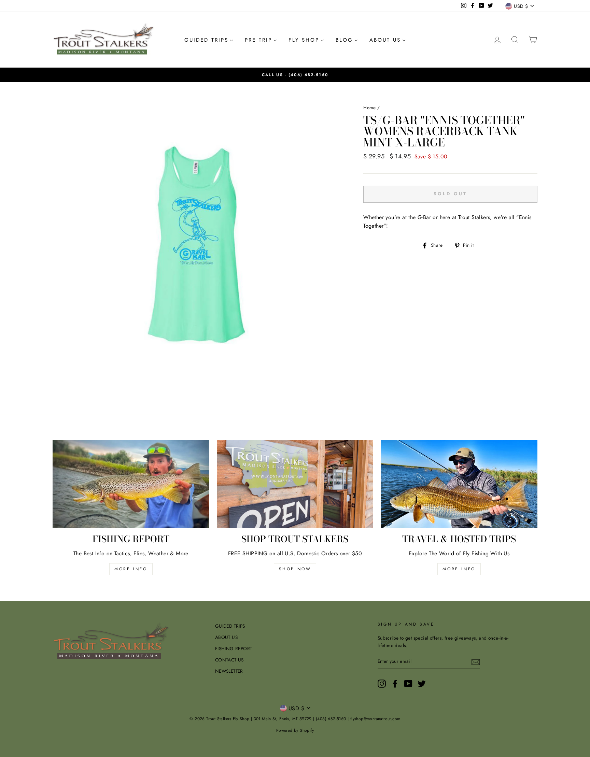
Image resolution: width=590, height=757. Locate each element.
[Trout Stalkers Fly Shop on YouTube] (408, 684)
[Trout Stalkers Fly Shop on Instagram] (382, 684)
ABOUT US (226, 637)
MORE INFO (130, 569)
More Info (458, 569)
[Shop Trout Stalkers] (295, 484)
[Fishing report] (131, 484)
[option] (295, 74)
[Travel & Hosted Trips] (459, 484)
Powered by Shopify (295, 730)
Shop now (295, 569)
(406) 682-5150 (308, 74)
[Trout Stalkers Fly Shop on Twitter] (422, 684)
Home (369, 107)
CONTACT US (229, 659)
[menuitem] (209, 40)
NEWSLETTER (229, 671)
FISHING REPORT (233, 648)
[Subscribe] (475, 661)
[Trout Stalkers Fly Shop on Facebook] (395, 684)
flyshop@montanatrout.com (375, 719)
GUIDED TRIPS (230, 626)
